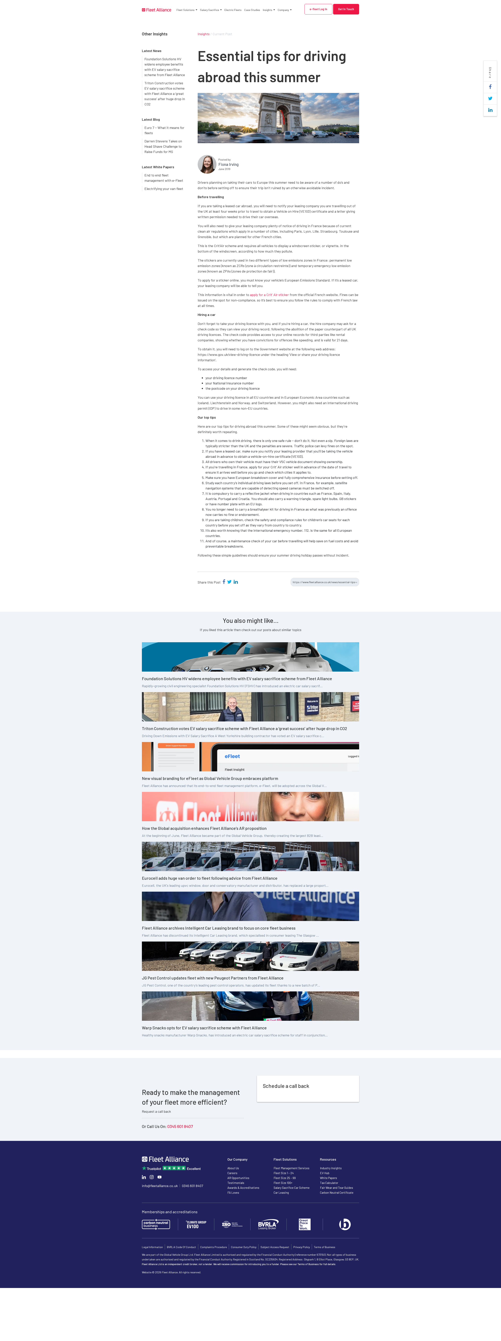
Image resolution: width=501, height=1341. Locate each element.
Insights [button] (267, 10)
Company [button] (283, 10)
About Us (233, 1168)
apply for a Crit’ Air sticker (269, 294)
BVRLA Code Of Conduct (181, 1247)
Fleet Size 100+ (283, 1183)
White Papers (328, 1178)
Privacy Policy (301, 1247)
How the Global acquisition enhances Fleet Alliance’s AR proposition (204, 828)
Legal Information (152, 1247)
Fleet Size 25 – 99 (285, 1178)
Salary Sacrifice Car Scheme (292, 1187)
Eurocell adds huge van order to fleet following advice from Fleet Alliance (210, 878)
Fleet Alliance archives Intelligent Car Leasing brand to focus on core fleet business (219, 927)
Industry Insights (331, 1168)
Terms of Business (324, 1247)
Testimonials (235, 1183)
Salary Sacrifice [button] (209, 10)
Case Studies (252, 10)
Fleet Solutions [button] (186, 10)
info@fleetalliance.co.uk (160, 1186)
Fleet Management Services (291, 1168)
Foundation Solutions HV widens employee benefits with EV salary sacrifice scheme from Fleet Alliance (164, 67)
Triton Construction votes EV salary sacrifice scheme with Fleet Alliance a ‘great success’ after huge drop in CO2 (164, 93)
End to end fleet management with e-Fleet (163, 178)
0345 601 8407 (180, 1126)
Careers (232, 1173)
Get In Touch (346, 9)
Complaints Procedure (213, 1247)
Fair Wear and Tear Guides (336, 1187)
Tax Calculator (329, 1183)
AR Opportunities (238, 1178)
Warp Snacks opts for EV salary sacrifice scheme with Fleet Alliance (204, 1027)
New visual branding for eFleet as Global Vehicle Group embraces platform (210, 778)
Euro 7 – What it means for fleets (164, 130)
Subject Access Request (274, 1247)
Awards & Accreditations (243, 1187)
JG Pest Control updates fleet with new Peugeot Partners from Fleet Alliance (213, 977)
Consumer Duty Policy (243, 1247)
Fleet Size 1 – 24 (284, 1173)
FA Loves (233, 1192)
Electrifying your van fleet (163, 188)
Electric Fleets (232, 10)
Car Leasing (281, 1192)
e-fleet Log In (318, 9)
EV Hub (324, 1173)
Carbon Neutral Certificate (336, 1192)
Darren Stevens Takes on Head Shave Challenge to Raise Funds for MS (163, 146)
